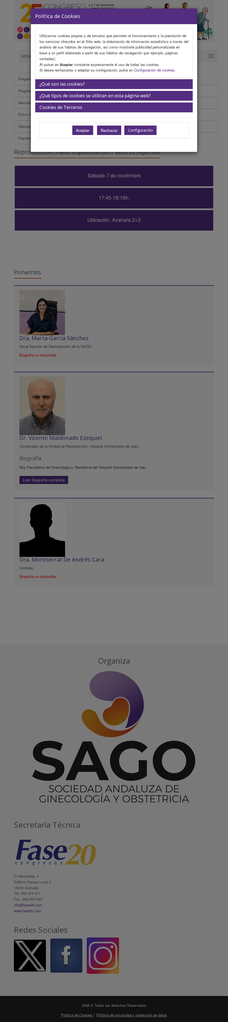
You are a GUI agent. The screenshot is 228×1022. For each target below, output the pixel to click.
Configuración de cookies (154, 70)
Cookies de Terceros (60, 107)
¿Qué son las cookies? (62, 84)
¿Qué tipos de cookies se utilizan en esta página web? (95, 96)
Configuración (140, 130)
